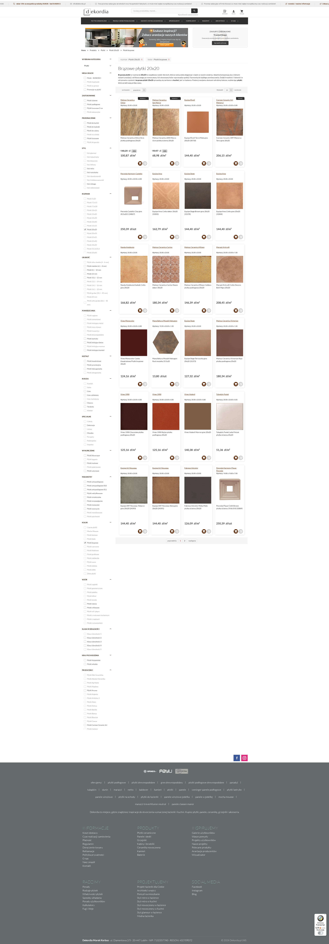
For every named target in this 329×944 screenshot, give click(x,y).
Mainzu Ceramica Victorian (227, 321)
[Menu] (324, 915)
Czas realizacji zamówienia (96, 836)
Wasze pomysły (200, 836)
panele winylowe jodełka (177, 796)
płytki (170, 789)
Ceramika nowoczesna (148, 847)
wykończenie (88, 451)
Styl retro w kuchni (147, 901)
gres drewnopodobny (172, 782)
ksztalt (85, 356)
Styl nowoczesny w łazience (151, 905)
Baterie (141, 854)
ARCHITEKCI (220, 21)
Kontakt (87, 865)
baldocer (143, 789)
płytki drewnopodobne (143, 782)
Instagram (197, 890)
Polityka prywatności (93, 854)
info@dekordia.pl (53, 4)
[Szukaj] (194, 10)
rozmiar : (130, 59)
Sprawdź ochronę (220, 43)
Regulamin (88, 843)
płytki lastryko (234, 789)
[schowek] (145, 163)
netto (130, 789)
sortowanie (126, 90)
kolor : (157, 59)
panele (182, 789)
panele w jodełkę (204, 796)
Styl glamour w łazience (149, 912)
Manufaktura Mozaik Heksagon (164, 321)
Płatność (87, 840)
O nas (85, 858)
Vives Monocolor (127, 321)
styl (84, 148)
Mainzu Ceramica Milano (194, 247)
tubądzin (91, 789)
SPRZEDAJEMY (174, 21)
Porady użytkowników (94, 901)
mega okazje (87, 73)
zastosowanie (88, 96)
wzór (84, 580)
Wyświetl (220, 90)
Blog (194, 894)
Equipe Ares (157, 174)
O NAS (233, 21)
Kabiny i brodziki (145, 843)
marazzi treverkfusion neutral (150, 804)
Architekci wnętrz (146, 890)
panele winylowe (104, 796)
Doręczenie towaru (93, 847)
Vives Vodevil (189, 394)
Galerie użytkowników (203, 832)
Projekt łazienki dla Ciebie (150, 886)
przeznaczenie (88, 118)
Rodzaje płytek (90, 890)
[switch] (320, 932)
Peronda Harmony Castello (131, 174)
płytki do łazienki (149, 796)
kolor (85, 522)
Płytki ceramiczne (99, 21)
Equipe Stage (189, 174)
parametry (87, 477)
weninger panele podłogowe (206, 789)
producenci (87, 670)
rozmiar (86, 194)
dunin (105, 789)
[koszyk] (140, 163)
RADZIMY (205, 21)
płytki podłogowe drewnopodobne (206, 782)
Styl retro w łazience (148, 897)
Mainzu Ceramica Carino (162, 247)
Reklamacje (88, 851)
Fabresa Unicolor (191, 468)
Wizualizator (198, 854)
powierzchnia (88, 311)
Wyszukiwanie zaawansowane (188, 15)
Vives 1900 (125, 394)
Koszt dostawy (90, 832)
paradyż (234, 782)
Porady (86, 886)
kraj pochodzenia (90, 655)
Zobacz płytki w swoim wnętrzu (309, 4)
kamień (158, 789)
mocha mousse (226, 796)
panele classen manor (183, 804)
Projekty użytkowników (204, 840)
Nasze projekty (199, 843)
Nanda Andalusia (127, 247)
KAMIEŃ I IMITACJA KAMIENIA (152, 21)
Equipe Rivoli (189, 100)
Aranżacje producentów (204, 851)
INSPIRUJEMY (191, 21)
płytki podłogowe (117, 782)
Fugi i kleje (88, 908)
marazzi (118, 789)
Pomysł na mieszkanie (148, 894)
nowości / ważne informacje (273, 4)
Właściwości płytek (93, 894)
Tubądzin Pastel (222, 394)
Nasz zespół (89, 862)
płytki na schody (126, 796)
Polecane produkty (201, 847)
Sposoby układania (92, 897)
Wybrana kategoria (91, 59)
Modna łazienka (145, 916)
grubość (86, 257)
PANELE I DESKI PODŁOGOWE (124, 21)
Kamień (141, 851)
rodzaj (85, 379)
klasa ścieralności (90, 629)
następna (192, 541)
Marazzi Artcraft (223, 247)
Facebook (197, 886)
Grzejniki (142, 840)
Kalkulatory (89, 905)
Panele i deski (144, 836)
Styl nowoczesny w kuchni (150, 908)
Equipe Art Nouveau (129, 468)
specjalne (86, 417)
